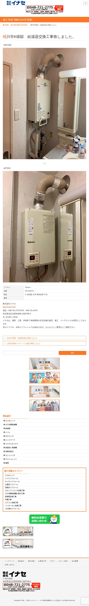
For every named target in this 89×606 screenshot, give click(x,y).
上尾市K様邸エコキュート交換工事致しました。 (24, 343)
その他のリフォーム (12, 509)
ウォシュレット (11, 459)
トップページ (9, 561)
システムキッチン (11, 444)
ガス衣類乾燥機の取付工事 (15, 493)
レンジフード (10, 440)
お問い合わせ (9, 565)
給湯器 (7, 428)
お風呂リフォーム (11, 484)
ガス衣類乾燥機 (11, 424)
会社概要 (75, 561)
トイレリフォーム (11, 478)
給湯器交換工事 (10, 496)
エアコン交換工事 (11, 502)
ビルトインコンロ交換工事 (15, 490)
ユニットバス (10, 455)
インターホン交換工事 (13, 505)
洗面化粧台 (9, 451)
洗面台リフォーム (11, 487)
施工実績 (31, 561)
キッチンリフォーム (12, 481)
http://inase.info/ (9, 307)
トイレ (7, 432)
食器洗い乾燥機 (11, 447)
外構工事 (8, 499)
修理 (7, 463)
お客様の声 (42, 561)
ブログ (52, 561)
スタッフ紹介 (63, 561)
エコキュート (10, 421)
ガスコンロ (9, 436)
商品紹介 (21, 561)
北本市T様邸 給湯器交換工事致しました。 (23, 338)
